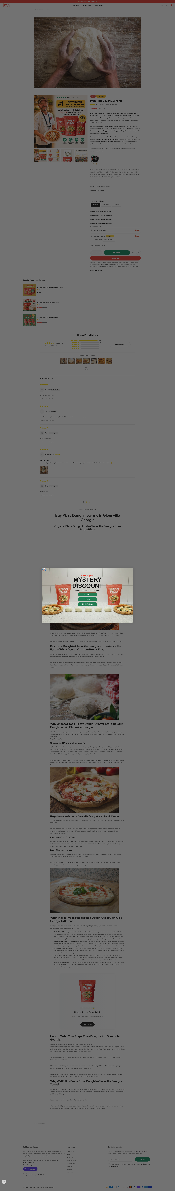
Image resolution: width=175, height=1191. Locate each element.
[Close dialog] (44, 570)
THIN (87, 599)
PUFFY (87, 594)
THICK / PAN (87, 604)
